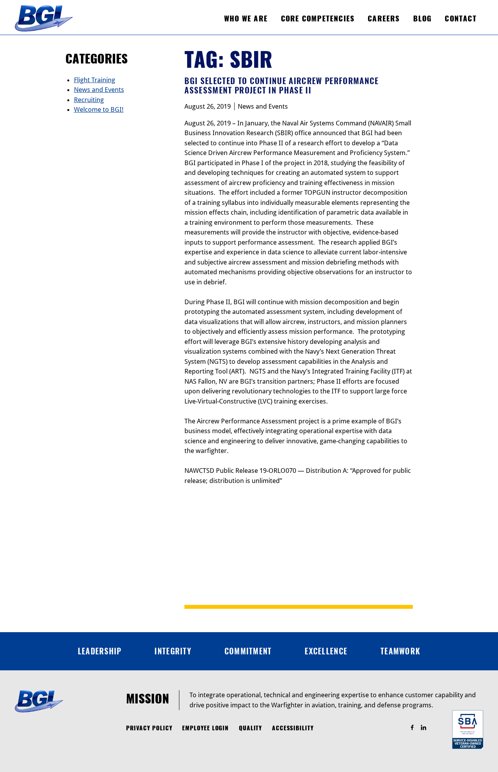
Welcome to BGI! (99, 109)
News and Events (263, 106)
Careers (384, 18)
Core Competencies (317, 18)
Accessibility (293, 728)
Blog (422, 18)
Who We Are (246, 18)
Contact (460, 18)
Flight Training (94, 80)
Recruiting (89, 100)
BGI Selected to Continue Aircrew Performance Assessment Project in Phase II (281, 85)
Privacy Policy (149, 728)
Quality (250, 728)
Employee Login (205, 728)
